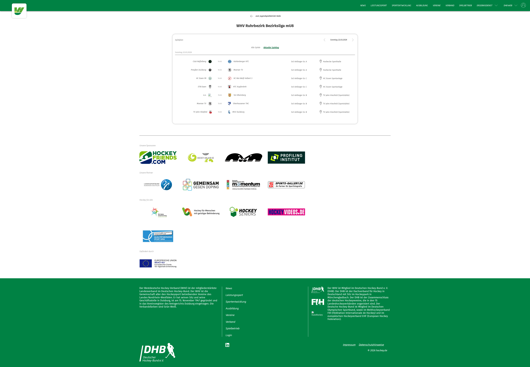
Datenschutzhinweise (371, 344)
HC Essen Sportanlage (332, 78)
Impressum (349, 344)
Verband (449, 5)
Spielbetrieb (465, 5)
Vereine (436, 5)
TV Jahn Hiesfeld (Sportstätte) (336, 95)
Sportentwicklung (401, 5)
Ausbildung (422, 5)
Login (229, 335)
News (363, 5)
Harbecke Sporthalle (332, 61)
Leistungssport (379, 5)
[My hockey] (523, 5)
